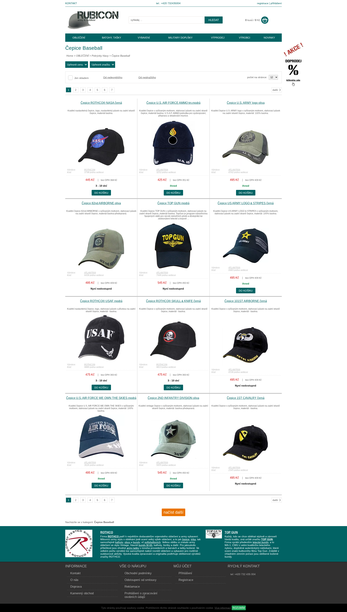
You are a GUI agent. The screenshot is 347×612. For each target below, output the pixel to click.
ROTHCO (106, 532)
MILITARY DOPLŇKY (180, 37)
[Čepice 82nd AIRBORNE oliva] (101, 268)
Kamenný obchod (82, 593)
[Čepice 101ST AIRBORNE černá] (245, 365)
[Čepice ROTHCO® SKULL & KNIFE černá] (173, 360)
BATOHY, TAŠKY (111, 37)
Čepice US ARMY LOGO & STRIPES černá (246, 203)
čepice (185, 539)
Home (69, 55)
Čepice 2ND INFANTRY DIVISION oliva (173, 398)
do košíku (101, 192)
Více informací (223, 607)
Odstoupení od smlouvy (141, 580)
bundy (136, 542)
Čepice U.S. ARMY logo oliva (246, 102)
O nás (74, 580)
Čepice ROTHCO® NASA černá (101, 102)
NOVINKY (269, 37)
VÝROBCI (244, 37)
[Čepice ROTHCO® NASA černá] (101, 165)
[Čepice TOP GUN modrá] (173, 268)
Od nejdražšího (147, 77)
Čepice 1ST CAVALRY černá (245, 398)
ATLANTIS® (162, 170)
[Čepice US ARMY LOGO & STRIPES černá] (245, 263)
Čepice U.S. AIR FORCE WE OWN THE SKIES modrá (101, 398)
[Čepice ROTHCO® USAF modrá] (101, 360)
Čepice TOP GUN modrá (173, 203)
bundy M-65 (145, 545)
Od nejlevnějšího (112, 77)
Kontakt (71, 3)
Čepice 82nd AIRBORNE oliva (101, 203)
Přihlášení (185, 573)
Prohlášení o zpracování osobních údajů (141, 595)
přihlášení (276, 3)
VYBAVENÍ (144, 37)
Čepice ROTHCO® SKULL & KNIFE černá (173, 301)
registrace (262, 3)
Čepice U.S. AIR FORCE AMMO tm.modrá (173, 102)
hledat (213, 20)
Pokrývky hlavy (100, 55)
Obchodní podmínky (138, 573)
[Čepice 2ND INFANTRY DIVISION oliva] (173, 458)
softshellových (153, 542)
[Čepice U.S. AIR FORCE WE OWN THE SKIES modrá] (101, 458)
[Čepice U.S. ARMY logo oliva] (245, 165)
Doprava (76, 586)
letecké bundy (260, 542)
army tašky (133, 548)
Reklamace (132, 586)
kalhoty (119, 542)
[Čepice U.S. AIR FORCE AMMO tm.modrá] (173, 165)
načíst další (173, 512)
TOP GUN (231, 532)
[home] (93, 28)
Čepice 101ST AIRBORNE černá (245, 301)
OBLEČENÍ (82, 55)
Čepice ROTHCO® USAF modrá (101, 301)
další (275, 89)
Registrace (186, 580)
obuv (128, 542)
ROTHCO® (89, 170)
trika (193, 539)
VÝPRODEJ (217, 37)
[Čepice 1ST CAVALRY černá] (245, 463)
